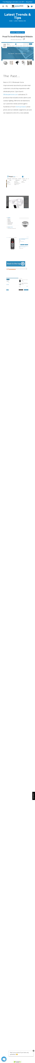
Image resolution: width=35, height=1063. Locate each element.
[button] (4, 1059)
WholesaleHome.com (10, 94)
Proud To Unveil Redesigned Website (17, 36)
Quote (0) (33, 796)
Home (10, 20)
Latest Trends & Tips (20, 20)
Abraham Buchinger (16, 39)
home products (21, 107)
